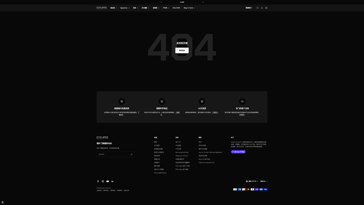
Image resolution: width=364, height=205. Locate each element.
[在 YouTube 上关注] (107, 181)
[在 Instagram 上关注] (103, 181)
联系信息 (126, 190)
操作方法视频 (203, 149)
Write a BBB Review (160, 173)
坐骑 (134, 8)
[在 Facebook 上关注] (98, 181)
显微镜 (155, 8)
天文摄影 (144, 8)
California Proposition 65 (206, 163)
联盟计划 (157, 159)
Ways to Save (188, 8)
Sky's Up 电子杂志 (204, 159)
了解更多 (215, 112)
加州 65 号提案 (159, 169)
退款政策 (99, 190)
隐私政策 (112, 190)
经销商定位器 (158, 149)
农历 (200, 142)
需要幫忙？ (249, 8)
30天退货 (182, 2)
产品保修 (178, 145)
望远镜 (112, 8)
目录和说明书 (180, 159)
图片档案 (157, 166)
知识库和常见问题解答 (183, 163)
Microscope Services (182, 152)
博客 (155, 142)
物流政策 (119, 190)
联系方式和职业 (159, 152)
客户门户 (178, 142)
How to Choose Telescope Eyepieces (210, 152)
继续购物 (182, 50)
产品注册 (178, 149)
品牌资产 (157, 163)
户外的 (165, 8)
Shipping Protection (182, 156)
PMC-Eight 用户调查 (182, 169)
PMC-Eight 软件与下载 (183, 166)
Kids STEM (176, 8)
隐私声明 (157, 156)
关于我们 (157, 145)
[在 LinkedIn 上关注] (112, 181)
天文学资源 (202, 145)
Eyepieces (123, 8)
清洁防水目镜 (203, 156)
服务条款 (106, 190)
